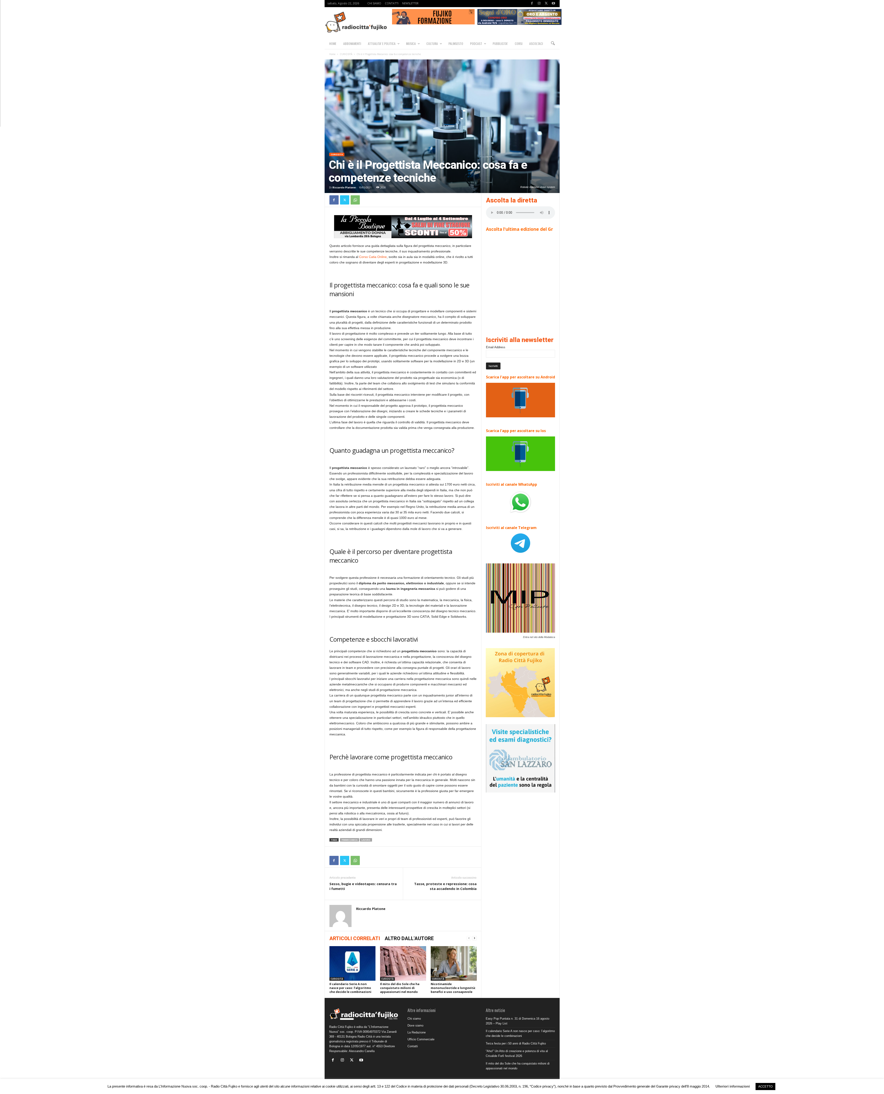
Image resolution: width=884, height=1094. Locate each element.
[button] (553, 43)
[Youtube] (553, 3)
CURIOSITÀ (346, 54)
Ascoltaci (536, 43)
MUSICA (411, 43)
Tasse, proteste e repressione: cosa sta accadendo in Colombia (445, 886)
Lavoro (365, 839)
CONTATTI (391, 3)
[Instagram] (539, 3)
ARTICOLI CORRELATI (354, 938)
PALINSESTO (455, 43)
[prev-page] (469, 938)
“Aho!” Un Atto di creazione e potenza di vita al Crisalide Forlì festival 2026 (517, 1053)
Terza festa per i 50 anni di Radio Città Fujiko (516, 1043)
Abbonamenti (352, 43)
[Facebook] (532, 3)
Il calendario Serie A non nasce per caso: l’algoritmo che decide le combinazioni (350, 988)
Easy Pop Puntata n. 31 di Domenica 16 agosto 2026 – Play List (517, 1021)
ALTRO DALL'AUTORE (409, 938)
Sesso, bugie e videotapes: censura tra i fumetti (363, 886)
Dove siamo (415, 1025)
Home (332, 54)
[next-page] (474, 938)
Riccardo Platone (344, 187)
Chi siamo (414, 1018)
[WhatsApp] (355, 200)
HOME (332, 43)
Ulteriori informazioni (732, 1086)
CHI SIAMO (374, 3)
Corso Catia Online (373, 257)
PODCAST (476, 43)
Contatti (412, 1046)
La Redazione (416, 1032)
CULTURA (432, 43)
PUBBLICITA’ (500, 43)
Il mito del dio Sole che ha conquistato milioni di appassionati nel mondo (399, 988)
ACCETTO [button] (765, 1086)
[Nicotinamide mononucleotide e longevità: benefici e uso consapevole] (454, 963)
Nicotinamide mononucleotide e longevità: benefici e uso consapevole (453, 988)
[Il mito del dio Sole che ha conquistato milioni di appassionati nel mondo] (403, 963)
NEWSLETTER (410, 3)
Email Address (495, 347)
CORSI (518, 43)
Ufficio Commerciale (420, 1039)
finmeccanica (350, 839)
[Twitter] (546, 3)
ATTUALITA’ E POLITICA (381, 43)
